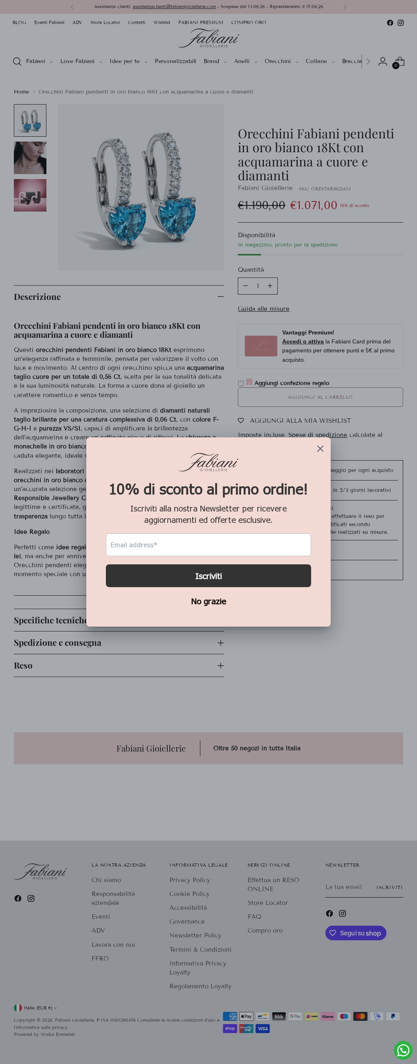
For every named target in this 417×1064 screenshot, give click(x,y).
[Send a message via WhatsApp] (403, 1050)
